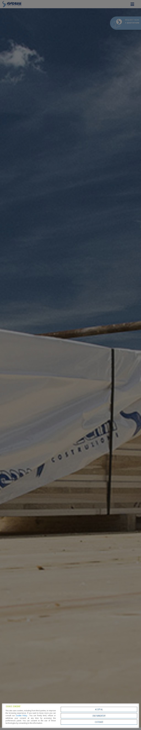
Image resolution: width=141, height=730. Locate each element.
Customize (99, 722)
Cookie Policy (22, 715)
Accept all (99, 709)
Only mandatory (98, 715)
